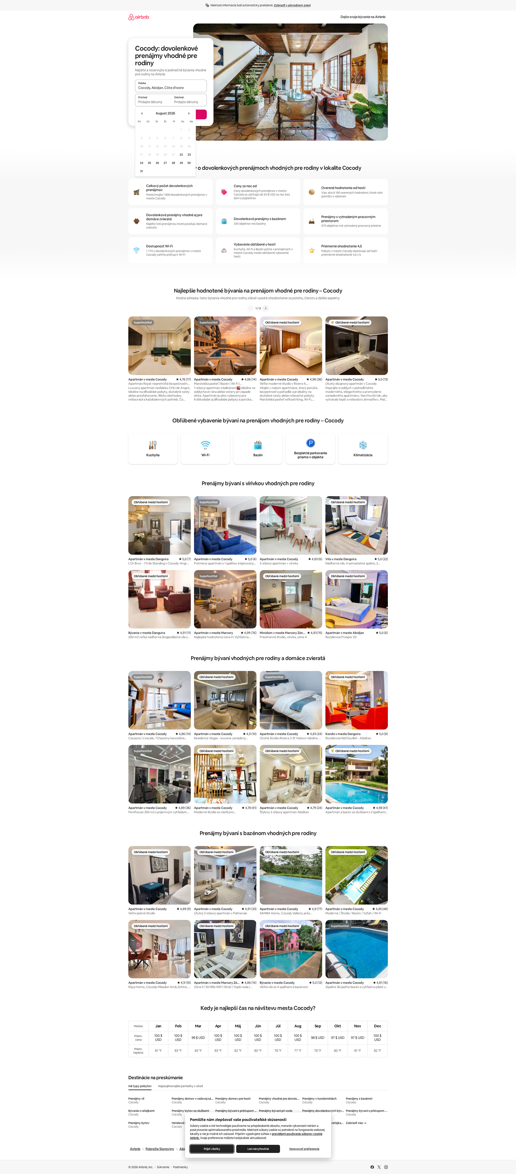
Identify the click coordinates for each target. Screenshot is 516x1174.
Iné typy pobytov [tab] (140, 1086)
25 (149, 163)
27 (165, 163)
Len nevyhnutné (258, 1149)
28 (173, 163)
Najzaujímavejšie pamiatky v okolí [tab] (180, 1086)
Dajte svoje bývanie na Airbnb (363, 17)
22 (181, 154)
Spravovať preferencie (304, 1149)
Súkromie (163, 1167)
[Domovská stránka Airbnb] (138, 17)
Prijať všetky (212, 1149)
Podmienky (180, 1167)
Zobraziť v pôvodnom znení (292, 5)
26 (157, 163)
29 (181, 163)
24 (141, 163)
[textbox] (153, 101)
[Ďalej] (265, 308)
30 (189, 163)
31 (141, 171)
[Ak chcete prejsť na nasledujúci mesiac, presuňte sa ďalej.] (189, 113)
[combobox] (171, 87)
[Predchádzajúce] (250, 308)
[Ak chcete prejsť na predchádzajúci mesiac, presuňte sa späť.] (142, 113)
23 (189, 154)
